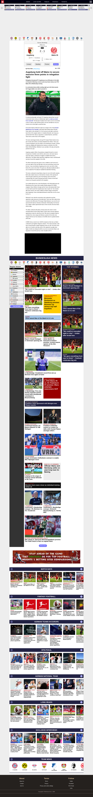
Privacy (46, 783)
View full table (16, 306)
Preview (47, 64)
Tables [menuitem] (46, 2)
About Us (22, 781)
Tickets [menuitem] (64, 2)
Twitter (71, 781)
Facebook (71, 783)
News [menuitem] (28, 2)
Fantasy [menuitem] (55, 2)
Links (71, 788)
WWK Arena (42, 44)
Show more (43, 545)
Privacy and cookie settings (46, 785)
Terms (46, 781)
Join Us (22, 785)
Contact (22, 783)
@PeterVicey (36, 68)
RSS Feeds (71, 785)
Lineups (29, 64)
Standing (38, 64)
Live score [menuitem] (37, 2)
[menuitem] (12, 1)
